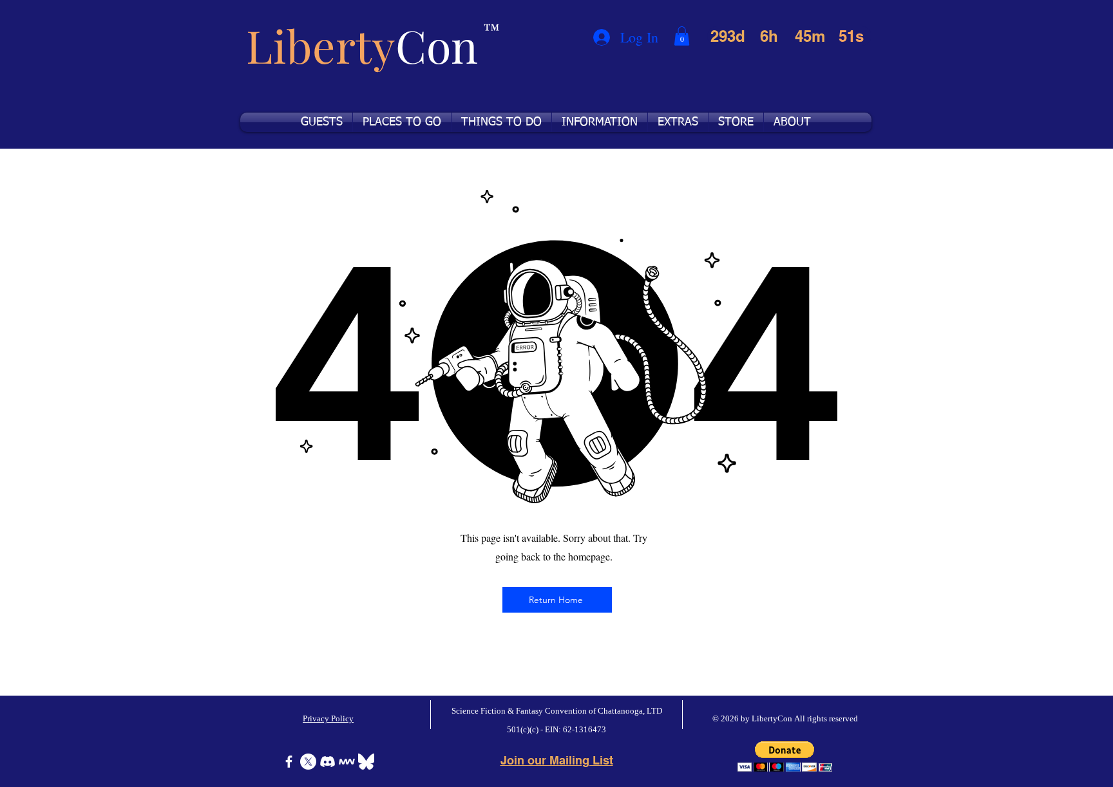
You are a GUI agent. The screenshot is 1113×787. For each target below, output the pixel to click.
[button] (682, 36)
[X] (308, 762)
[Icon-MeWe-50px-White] (347, 762)
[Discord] (327, 762)
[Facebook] (289, 762)
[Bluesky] (366, 762)
